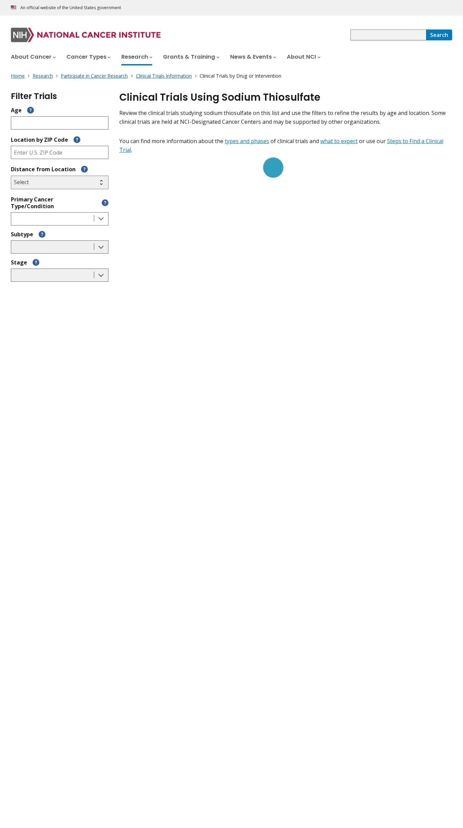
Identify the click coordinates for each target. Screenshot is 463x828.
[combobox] (388, 34)
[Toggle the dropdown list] (101, 219)
